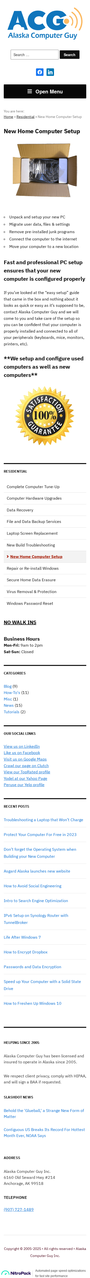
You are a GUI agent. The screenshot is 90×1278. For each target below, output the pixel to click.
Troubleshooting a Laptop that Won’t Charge (43, 819)
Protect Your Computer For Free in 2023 (40, 834)
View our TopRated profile (27, 771)
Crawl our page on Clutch (26, 765)
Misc (8, 698)
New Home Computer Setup (36, 556)
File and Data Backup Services (34, 521)
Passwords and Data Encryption (32, 966)
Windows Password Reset (30, 603)
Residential (25, 116)
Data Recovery (20, 509)
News (9, 705)
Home (8, 116)
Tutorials (12, 711)
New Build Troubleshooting (31, 544)
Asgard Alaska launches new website (37, 871)
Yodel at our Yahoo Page (25, 778)
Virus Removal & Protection (31, 591)
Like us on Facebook (22, 752)
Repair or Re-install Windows (33, 568)
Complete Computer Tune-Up (33, 486)
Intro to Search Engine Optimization (36, 900)
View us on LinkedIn (22, 746)
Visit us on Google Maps (25, 759)
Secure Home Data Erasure (31, 579)
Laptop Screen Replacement (32, 533)
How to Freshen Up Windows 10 (33, 1003)
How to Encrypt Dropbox (26, 951)
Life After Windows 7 (22, 937)
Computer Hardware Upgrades (34, 498)
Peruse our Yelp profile (24, 784)
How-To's (12, 692)
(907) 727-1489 (19, 1209)
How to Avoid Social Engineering (32, 885)
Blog (8, 686)
